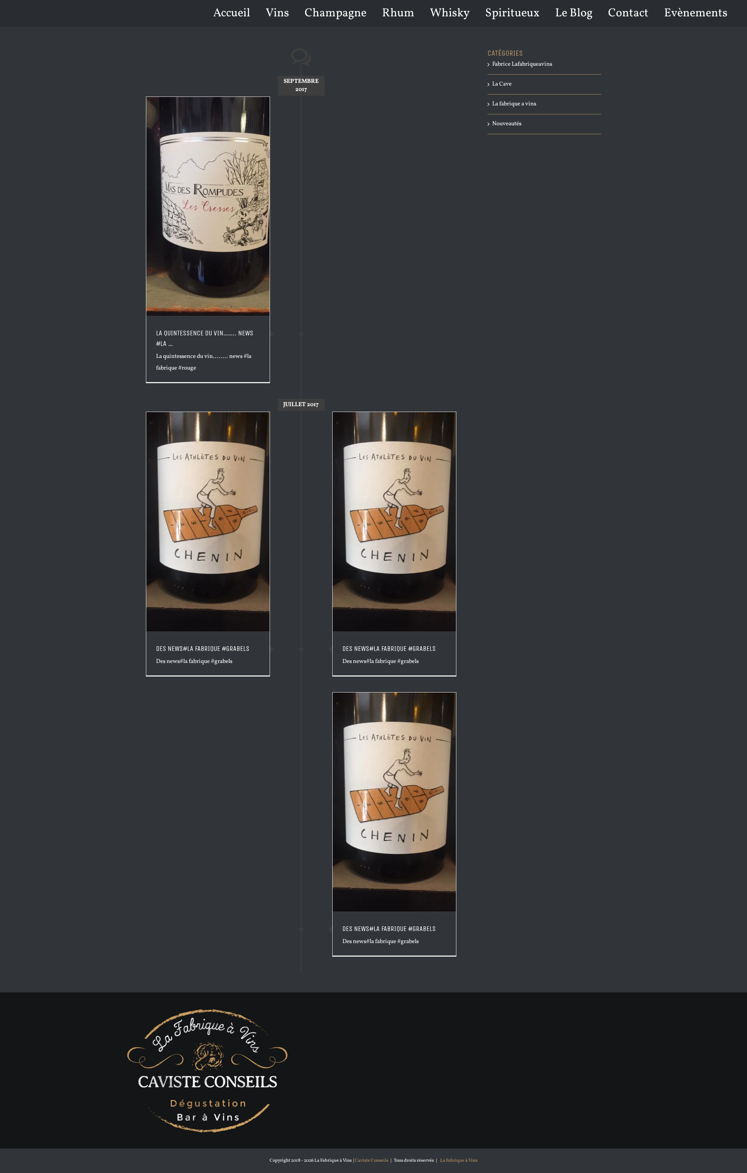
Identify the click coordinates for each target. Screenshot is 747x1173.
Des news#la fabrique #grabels (389, 648)
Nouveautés (506, 124)
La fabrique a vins (514, 104)
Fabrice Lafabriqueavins (522, 64)
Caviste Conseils (371, 1160)
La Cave (502, 84)
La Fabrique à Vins (458, 1160)
